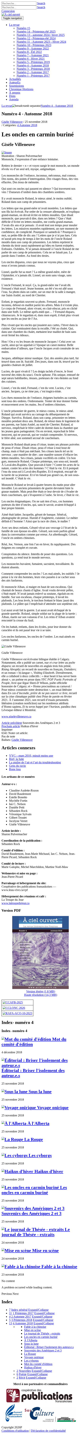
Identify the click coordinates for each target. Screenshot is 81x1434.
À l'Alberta (37, 1123)
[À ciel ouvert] (11, 14)
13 (10, 1323)
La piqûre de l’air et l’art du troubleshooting (35, 762)
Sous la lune (40, 1091)
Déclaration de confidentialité (48, 1430)
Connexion (8, 11)
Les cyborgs (40, 1155)
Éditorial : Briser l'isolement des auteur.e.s (33, 1073)
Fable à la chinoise (58, 1266)
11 (10, 1313)
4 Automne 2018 (27, 125)
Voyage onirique (52, 1107)
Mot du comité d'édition (38, 1364)
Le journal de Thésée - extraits (36, 1232)
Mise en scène (45, 1250)
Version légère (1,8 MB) (40, 991)
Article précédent (12, 722)
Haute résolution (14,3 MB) (40, 994)
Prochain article (11, 726)
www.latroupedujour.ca (15, 903)
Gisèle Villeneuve (12, 121)
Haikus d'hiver (48, 1171)
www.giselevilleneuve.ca (16, 716)
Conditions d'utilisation (15, 1430)
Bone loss (15, 769)
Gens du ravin (17, 765)
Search (41, 3)
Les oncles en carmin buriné (34, 1190)
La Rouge (33, 1139)
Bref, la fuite (16, 759)
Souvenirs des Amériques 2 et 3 (31, 1213)
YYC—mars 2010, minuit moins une (31, 755)
